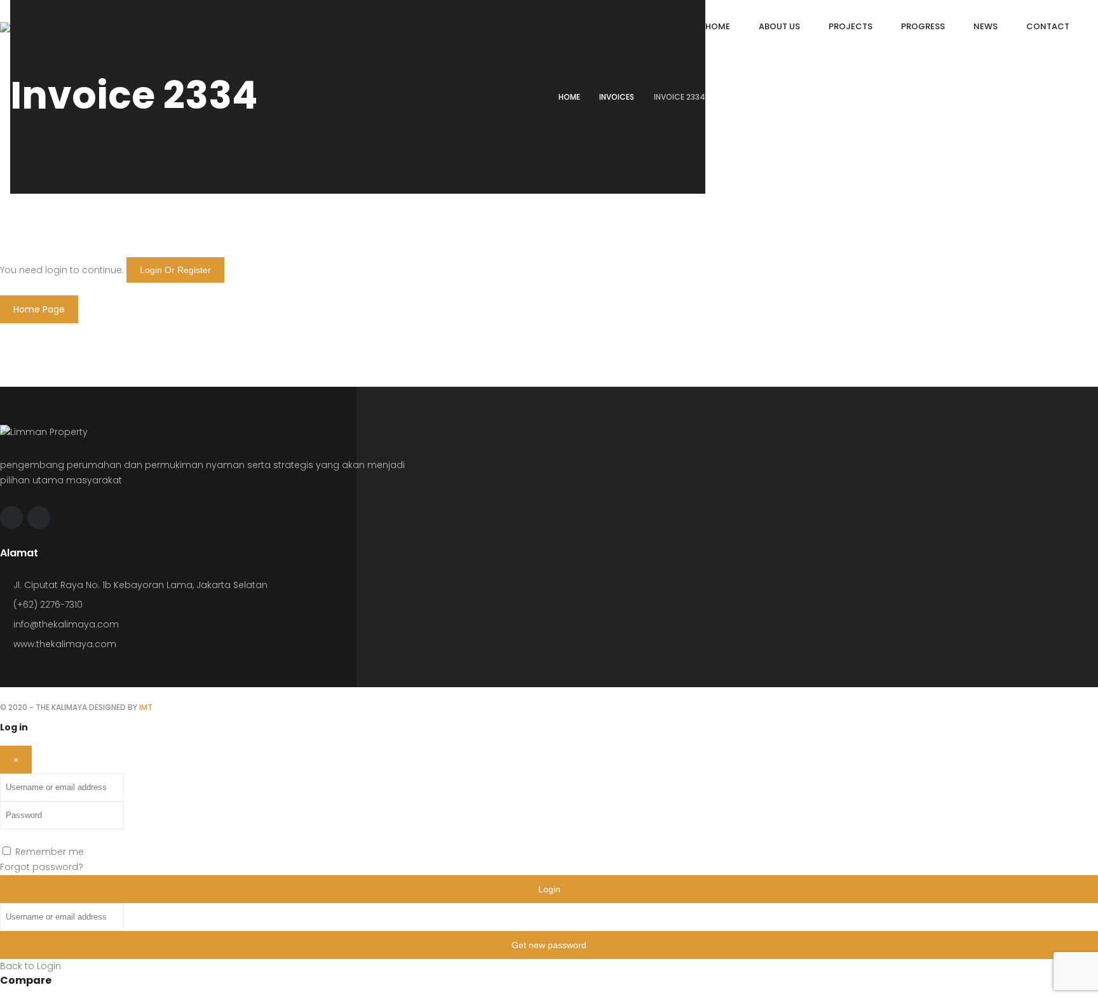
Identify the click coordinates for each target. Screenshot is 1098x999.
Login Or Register (175, 270)
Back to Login (30, 966)
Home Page (39, 309)
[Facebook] (11, 517)
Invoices (616, 96)
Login (549, 889)
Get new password (549, 945)
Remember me (49, 851)
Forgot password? (41, 867)
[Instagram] (38, 517)
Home (569, 96)
